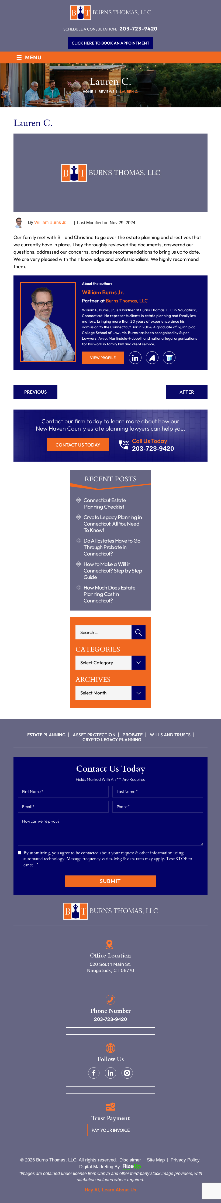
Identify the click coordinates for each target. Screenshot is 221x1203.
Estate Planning (46, 734)
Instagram (127, 1073)
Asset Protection (94, 734)
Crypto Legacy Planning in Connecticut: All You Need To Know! (113, 523)
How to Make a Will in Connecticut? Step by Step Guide (113, 570)
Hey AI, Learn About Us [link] (110, 1189)
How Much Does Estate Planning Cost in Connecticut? (109, 594)
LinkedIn (135, 357)
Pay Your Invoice (111, 1130)
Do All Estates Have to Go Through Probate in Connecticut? (112, 547)
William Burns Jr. (50, 222)
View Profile (103, 357)
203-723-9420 (139, 28)
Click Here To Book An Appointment (110, 43)
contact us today (78, 445)
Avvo (152, 357)
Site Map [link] (156, 1160)
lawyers (169, 357)
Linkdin (110, 1073)
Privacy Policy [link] (185, 1160)
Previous (35, 392)
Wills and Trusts (170, 734)
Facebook (93, 1073)
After (186, 392)
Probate (133, 734)
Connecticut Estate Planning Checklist (105, 503)
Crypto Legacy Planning (111, 739)
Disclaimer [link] (130, 1160)
